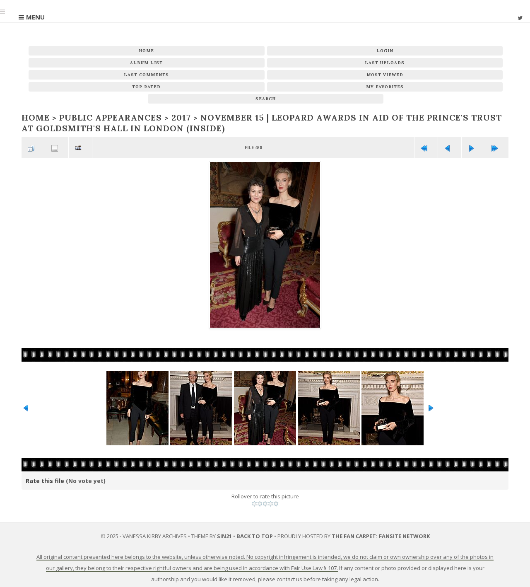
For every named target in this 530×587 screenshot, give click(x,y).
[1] (254, 503)
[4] (270, 503)
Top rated (146, 86)
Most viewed (384, 74)
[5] (276, 503)
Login (384, 50)
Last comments (146, 74)
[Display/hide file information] (56, 146)
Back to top (254, 535)
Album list (146, 62)
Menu (35, 17)
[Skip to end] (496, 146)
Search (265, 98)
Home (146, 50)
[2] (260, 503)
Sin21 (224, 535)
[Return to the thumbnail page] (33, 146)
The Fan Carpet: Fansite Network (381, 535)
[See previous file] (449, 146)
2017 (171, 117)
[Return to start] (426, 146)
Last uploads (385, 62)
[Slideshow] (80, 146)
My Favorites (385, 86)
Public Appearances (105, 117)
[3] (265, 503)
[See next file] (473, 146)
